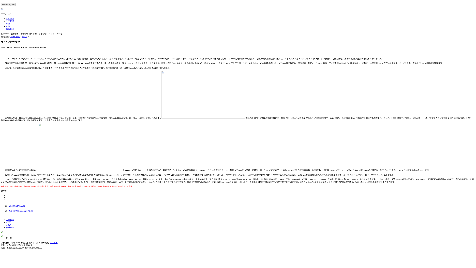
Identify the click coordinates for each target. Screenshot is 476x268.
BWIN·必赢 (15, 37)
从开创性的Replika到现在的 (21, 211)
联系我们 (10, 29)
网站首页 (10, 18)
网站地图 (54, 243)
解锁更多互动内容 (17, 206)
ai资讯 (8, 24)
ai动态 (8, 26)
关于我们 (10, 21)
